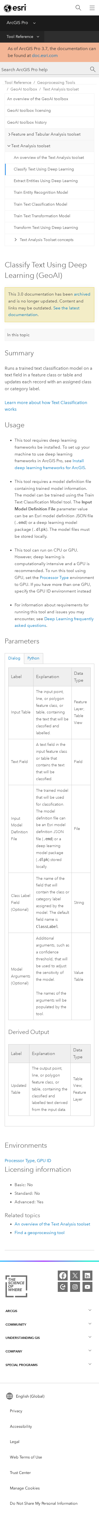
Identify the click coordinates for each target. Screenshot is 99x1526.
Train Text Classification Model (40, 204)
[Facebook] (63, 1276)
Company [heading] (14, 1351)
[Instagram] (75, 1287)
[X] (75, 1276)
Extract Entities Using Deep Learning (46, 181)
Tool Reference (20, 36)
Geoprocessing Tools (56, 82)
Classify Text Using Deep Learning (44, 169)
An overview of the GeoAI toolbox (37, 99)
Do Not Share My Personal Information (44, 1503)
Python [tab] (33, 658)
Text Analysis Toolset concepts (46, 239)
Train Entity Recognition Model (41, 192)
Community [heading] (16, 1324)
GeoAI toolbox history (27, 122)
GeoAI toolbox (23, 89)
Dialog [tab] (14, 658)
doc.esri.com (45, 55)
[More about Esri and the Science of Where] (16, 1287)
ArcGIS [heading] (11, 1311)
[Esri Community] (63, 1287)
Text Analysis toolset (61, 89)
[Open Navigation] (92, 7)
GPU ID (44, 1160)
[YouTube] (87, 1287)
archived (82, 294)
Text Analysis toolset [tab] (30, 145)
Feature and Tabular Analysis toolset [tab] (46, 134)
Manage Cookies (25, 1488)
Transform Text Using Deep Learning (46, 227)
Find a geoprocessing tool (40, 1232)
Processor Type (54, 577)
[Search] (78, 7)
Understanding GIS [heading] (23, 1338)
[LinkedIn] (87, 1276)
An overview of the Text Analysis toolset (49, 157)
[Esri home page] (15, 8)
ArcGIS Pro (17, 22)
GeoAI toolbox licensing (29, 110)
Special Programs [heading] (22, 1365)
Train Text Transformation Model (42, 216)
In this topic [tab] (18, 334)
